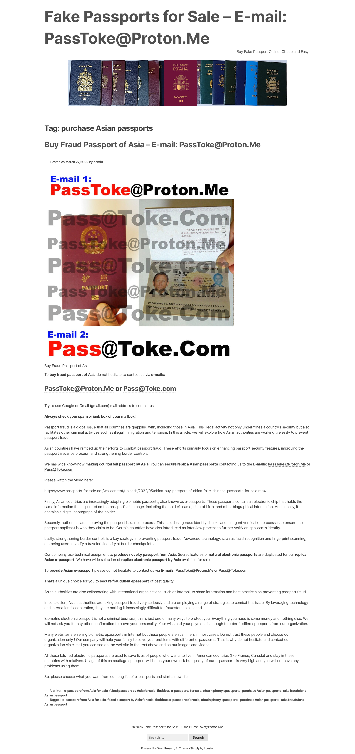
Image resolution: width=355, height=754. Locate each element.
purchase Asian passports (261, 691)
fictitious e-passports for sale (179, 691)
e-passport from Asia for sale (86, 691)
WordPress (164, 748)
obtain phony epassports (221, 691)
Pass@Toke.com (149, 388)
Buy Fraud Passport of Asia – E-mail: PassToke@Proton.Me (152, 144)
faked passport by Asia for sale (132, 691)
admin (98, 162)
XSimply (194, 748)
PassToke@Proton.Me (79, 388)
